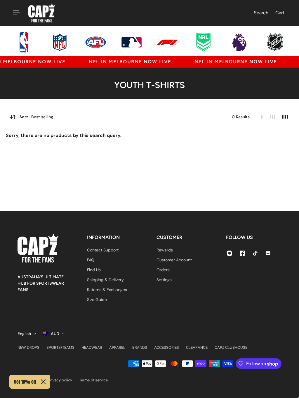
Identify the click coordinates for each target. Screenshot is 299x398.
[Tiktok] (255, 253)
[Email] (268, 253)
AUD (55, 333)
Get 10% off (25, 381)
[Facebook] (242, 253)
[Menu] (15, 12)
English (24, 333)
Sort (36, 116)
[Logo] (41, 13)
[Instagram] (229, 253)
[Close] (43, 381)
